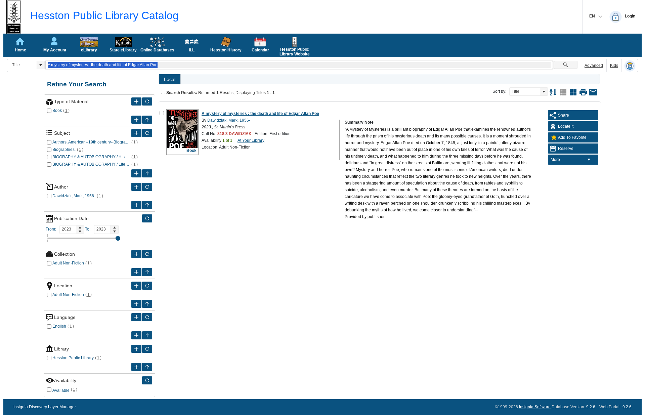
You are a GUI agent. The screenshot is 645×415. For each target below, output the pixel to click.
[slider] (118, 238)
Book (57, 110)
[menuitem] (573, 160)
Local (169, 79)
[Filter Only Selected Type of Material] (147, 101)
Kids (614, 65)
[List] (563, 92)
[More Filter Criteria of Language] (136, 317)
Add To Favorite (572, 137)
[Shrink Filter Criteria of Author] (147, 205)
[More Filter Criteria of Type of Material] (136, 101)
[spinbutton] (68, 229)
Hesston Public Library (73, 358)
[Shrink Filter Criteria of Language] (147, 335)
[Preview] (583, 92)
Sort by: (499, 91)
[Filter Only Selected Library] (147, 349)
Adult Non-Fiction (68, 263)
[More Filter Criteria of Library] (136, 349)
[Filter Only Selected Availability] (147, 380)
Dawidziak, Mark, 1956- (73, 196)
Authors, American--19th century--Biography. (91, 142)
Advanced (594, 65)
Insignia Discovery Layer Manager (44, 407)
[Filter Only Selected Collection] (147, 254)
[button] (40, 65)
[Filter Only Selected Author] (147, 187)
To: (87, 229)
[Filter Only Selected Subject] (147, 133)
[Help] (630, 66)
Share (563, 115)
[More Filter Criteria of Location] (136, 286)
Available (61, 390)
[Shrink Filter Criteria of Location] (147, 304)
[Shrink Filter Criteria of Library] (147, 367)
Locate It (565, 126)
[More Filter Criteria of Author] (136, 187)
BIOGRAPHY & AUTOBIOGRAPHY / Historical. (91, 157)
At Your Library (251, 140)
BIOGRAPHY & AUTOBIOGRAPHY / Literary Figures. (91, 164)
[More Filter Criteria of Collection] (136, 254)
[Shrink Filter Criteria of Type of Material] (147, 120)
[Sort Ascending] (553, 92)
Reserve (565, 148)
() (66, 110)
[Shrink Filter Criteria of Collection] (147, 272)
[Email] (593, 92)
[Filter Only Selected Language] (147, 317)
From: (51, 229)
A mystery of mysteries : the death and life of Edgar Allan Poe (260, 113)
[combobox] (23, 65)
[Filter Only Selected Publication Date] (147, 218)
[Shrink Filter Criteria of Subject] (147, 173)
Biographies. (64, 149)
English (59, 326)
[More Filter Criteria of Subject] (136, 133)
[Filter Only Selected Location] (147, 286)
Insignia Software (535, 407)
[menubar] (573, 160)
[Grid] (573, 92)
